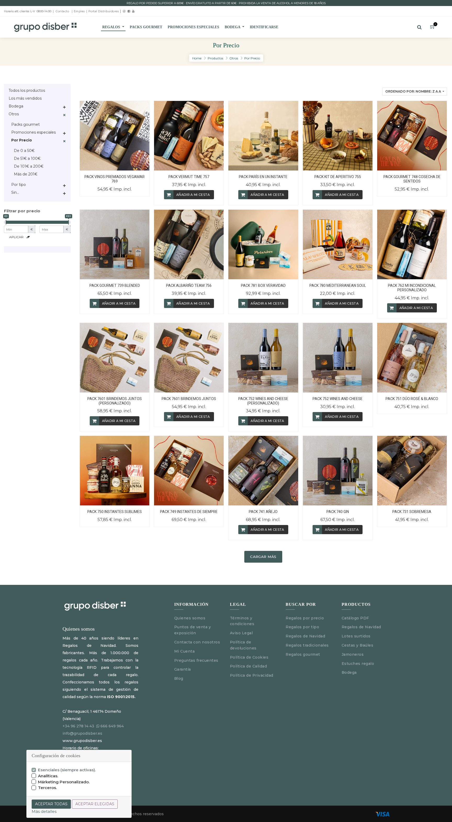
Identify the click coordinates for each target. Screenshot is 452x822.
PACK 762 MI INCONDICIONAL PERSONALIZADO (412, 287)
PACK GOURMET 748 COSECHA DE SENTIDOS (411, 179)
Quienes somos (190, 618)
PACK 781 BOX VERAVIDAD (263, 285)
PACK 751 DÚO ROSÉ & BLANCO (412, 399)
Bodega (16, 106)
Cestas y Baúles (358, 645)
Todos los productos (27, 90)
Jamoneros (353, 654)
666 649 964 (112, 726)
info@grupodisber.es (82, 733)
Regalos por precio (305, 618)
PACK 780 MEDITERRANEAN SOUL (337, 285)
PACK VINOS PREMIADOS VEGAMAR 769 (114, 179)
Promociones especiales (33, 132)
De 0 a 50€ (24, 150)
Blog (178, 678)
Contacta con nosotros (197, 642)
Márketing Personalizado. (64, 781)
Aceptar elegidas (94, 804)
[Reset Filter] (28, 237)
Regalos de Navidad (305, 636)
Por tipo (18, 184)
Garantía (182, 669)
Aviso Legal (242, 633)
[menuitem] (145, 27)
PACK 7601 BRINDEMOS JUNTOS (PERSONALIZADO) (114, 401)
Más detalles (44, 811)
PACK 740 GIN (337, 512)
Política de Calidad (248, 666)
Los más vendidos (25, 98)
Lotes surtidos (356, 636)
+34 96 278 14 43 (78, 726)
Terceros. (47, 787)
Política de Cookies (249, 657)
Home (196, 58)
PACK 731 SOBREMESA (411, 512)
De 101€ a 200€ (28, 166)
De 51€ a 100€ (27, 158)
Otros (233, 58)
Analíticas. (48, 775)
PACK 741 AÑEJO (263, 512)
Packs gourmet (25, 124)
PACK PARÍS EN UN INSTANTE (263, 177)
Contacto (62, 11)
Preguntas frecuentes (196, 660)
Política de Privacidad (251, 675)
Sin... (15, 192)
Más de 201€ (25, 174)
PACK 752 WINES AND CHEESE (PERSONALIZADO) (263, 401)
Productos (215, 58)
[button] (414, 91)
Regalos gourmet (303, 654)
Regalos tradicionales (307, 645)
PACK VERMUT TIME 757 (188, 177)
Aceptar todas (51, 804)
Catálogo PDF (355, 618)
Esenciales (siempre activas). (67, 769)
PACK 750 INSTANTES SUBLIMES (114, 512)
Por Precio (252, 58)
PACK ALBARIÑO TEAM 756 (189, 285)
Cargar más (263, 557)
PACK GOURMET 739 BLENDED (114, 285)
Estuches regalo (358, 663)
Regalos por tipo (302, 627)
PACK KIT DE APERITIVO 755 (337, 177)
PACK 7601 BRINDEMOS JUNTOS (189, 399)
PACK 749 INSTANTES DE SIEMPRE (189, 512)
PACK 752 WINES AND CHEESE (338, 399)
